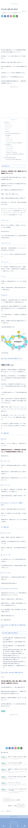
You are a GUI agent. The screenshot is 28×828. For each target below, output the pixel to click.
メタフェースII (9, 148)
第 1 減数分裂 (8, 135)
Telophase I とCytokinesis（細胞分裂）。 (14, 142)
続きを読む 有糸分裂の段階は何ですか (13, 133)
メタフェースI (9, 139)
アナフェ (7, 129)
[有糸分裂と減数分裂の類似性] (8, 16)
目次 (12, 119)
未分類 (3, 711)
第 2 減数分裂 (8, 144)
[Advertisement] (14, 33)
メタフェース (8, 127)
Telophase (7, 131)
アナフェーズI (9, 140)
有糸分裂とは (7, 122)
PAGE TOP (14, 816)
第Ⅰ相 (7, 137)
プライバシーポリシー (14, 823)
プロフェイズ (8, 124)
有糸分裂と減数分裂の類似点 (10, 157)
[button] (25, 391)
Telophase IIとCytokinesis (11, 152)
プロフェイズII (9, 146)
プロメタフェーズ (9, 126)
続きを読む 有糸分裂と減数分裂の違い (14, 159)
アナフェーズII (9, 150)
